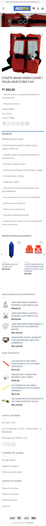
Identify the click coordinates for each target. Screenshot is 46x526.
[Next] (44, 259)
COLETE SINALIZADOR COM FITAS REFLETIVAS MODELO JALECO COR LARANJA (34, 267)
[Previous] (2, 259)
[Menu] (3, 8)
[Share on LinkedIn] (27, 123)
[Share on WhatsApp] (4, 123)
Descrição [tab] (7, 134)
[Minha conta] (38, 8)
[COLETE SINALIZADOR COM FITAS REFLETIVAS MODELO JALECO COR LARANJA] (34, 250)
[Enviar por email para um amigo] (18, 123)
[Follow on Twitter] (13, 444)
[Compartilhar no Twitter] (13, 123)
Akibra (27, 17)
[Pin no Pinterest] (23, 123)
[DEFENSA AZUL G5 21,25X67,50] (12, 250)
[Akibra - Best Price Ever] (22, 8)
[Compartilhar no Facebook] (9, 123)
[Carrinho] (42, 8)
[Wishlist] (33, 8)
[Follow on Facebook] (4, 444)
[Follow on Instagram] (9, 444)
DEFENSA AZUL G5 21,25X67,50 (10, 265)
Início (18, 17)
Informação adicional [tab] (13, 139)
